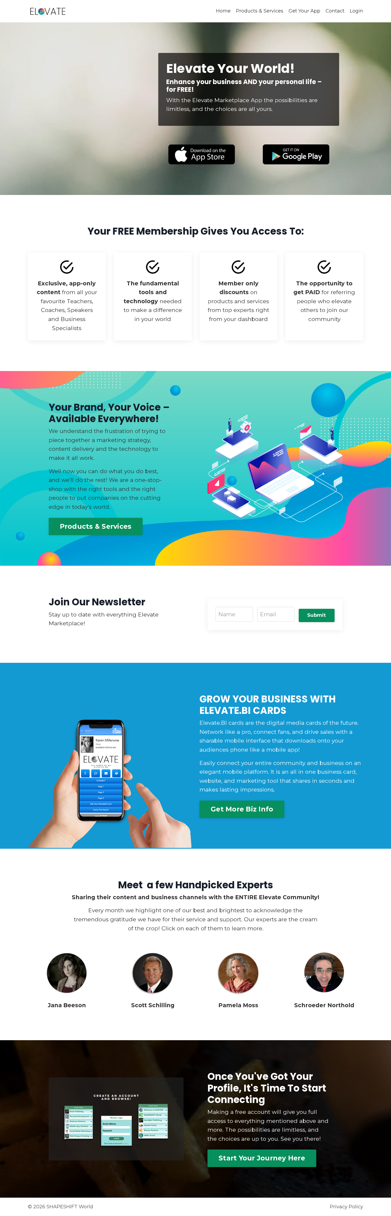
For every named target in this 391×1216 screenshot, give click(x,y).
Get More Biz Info (242, 809)
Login (356, 11)
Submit (316, 615)
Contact (335, 11)
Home (223, 11)
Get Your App (304, 11)
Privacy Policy (346, 1207)
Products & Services (259, 11)
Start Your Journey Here (262, 1158)
